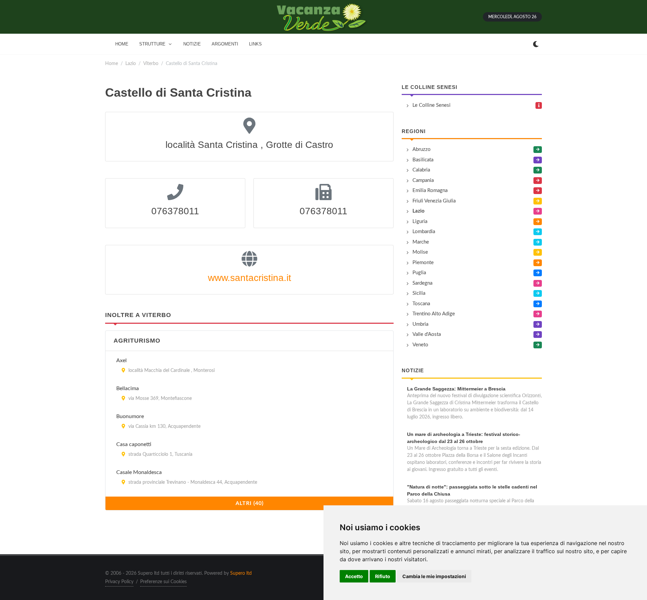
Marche (420, 242)
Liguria (419, 221)
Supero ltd (241, 573)
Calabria (421, 169)
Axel (121, 360)
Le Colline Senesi (429, 87)
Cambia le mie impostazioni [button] (434, 576)
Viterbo (150, 63)
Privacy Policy (119, 581)
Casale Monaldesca (139, 472)
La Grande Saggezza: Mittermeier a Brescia (456, 388)
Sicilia (418, 293)
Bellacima (127, 388)
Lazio (130, 63)
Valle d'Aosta (426, 334)
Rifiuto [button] (382, 576)
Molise (420, 252)
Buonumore (130, 416)
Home (111, 63)
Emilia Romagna (430, 190)
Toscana (421, 303)
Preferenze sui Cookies (163, 581)
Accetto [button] (354, 576)
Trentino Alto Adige (433, 313)
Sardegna (422, 283)
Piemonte (423, 262)
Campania (423, 180)
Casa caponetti (133, 444)
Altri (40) (250, 503)
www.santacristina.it (249, 278)
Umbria (420, 324)
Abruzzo (421, 149)
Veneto (420, 344)
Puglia (419, 272)
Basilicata (422, 159)
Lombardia (423, 231)
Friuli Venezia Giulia (434, 200)
